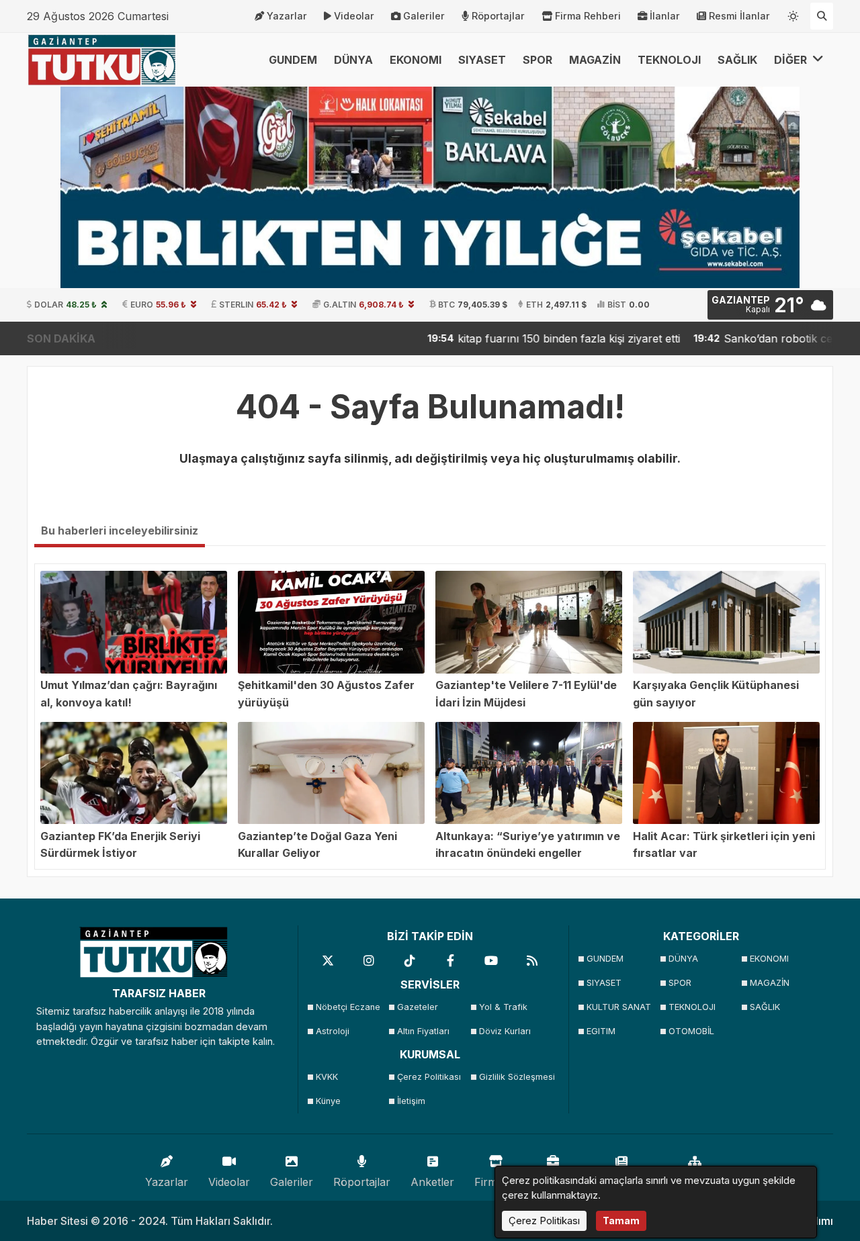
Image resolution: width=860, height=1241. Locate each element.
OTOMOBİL (691, 1031)
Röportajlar (498, 15)
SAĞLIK (737, 59)
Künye (328, 1101)
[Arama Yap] (821, 16)
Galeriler (424, 15)
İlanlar (665, 15)
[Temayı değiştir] (793, 13)
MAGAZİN (595, 59)
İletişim (411, 1101)
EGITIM (601, 1031)
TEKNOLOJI (669, 59)
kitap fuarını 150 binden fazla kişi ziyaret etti (519, 338)
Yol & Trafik (503, 1007)
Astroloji (332, 1031)
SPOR (537, 59)
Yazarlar (287, 15)
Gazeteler (417, 1007)
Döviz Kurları (505, 1031)
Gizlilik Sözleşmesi (515, 1077)
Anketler (432, 1182)
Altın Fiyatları (423, 1031)
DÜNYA (353, 59)
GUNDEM (293, 59)
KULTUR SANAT (619, 1007)
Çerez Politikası (429, 1077)
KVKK (327, 1077)
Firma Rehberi (588, 15)
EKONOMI (415, 59)
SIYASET (482, 59)
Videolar (354, 15)
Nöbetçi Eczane (348, 1007)
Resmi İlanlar (739, 15)
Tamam (621, 1220)
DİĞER (792, 59)
